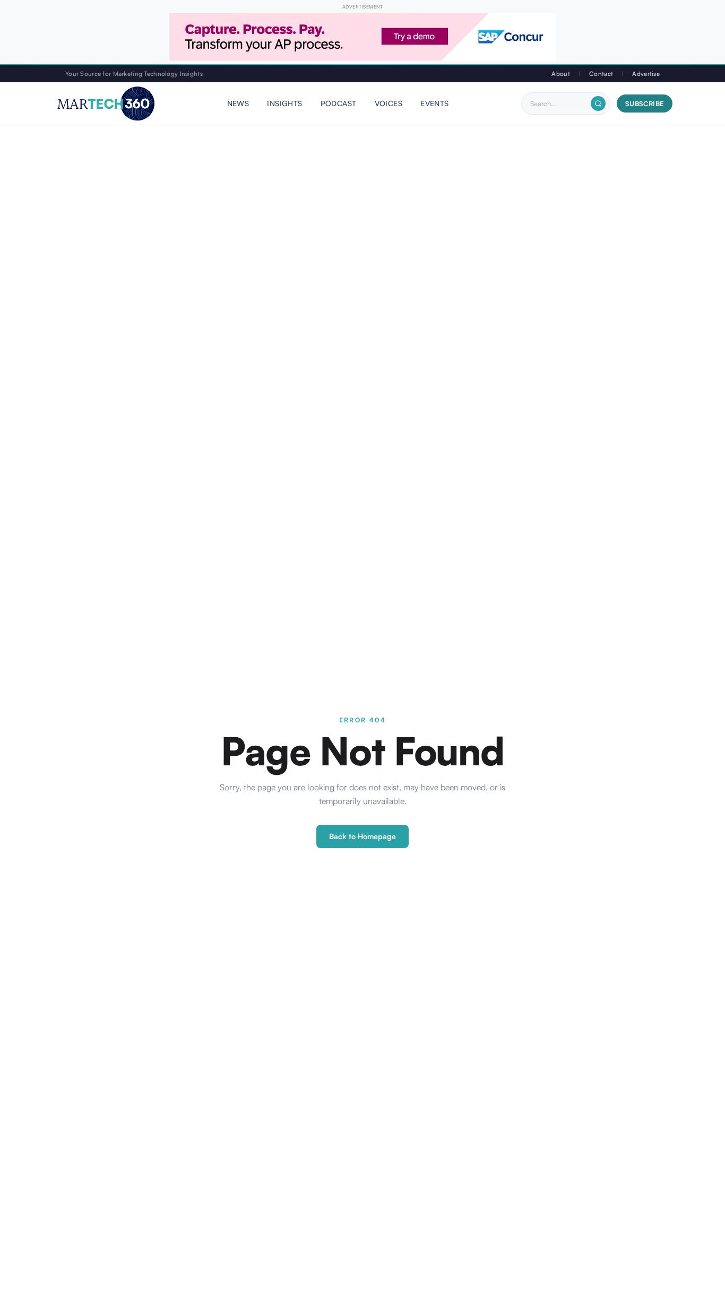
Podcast (339, 103)
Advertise (646, 73)
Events (434, 103)
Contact (601, 73)
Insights (284, 103)
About (560, 73)
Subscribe (644, 103)
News (238, 103)
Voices (389, 103)
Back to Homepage (362, 836)
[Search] (598, 103)
